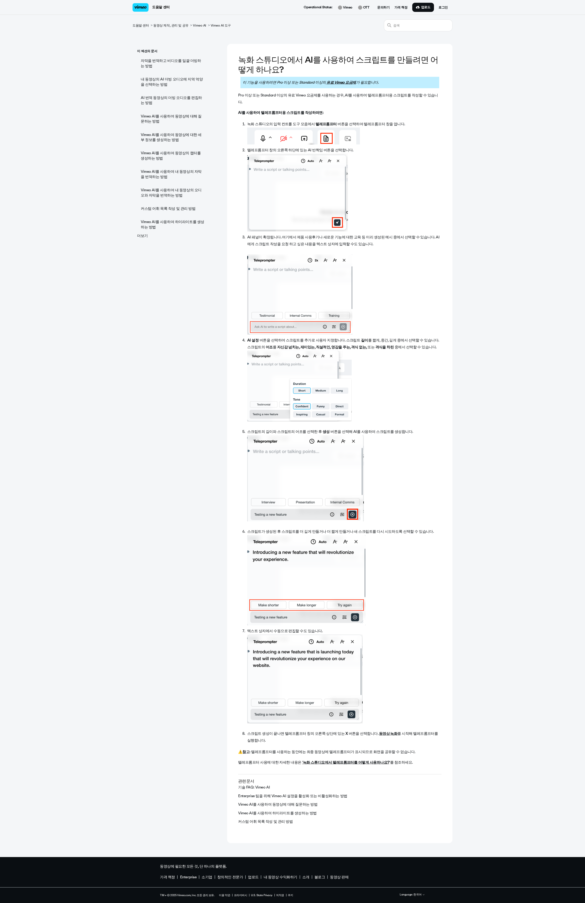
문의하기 (383, 7)
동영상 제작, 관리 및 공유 (171, 25)
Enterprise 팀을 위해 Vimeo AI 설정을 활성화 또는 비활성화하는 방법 (292, 796)
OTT (365, 7)
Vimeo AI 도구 (221, 25)
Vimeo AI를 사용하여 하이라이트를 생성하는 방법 (172, 224)
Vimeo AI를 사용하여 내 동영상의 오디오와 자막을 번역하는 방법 (171, 192)
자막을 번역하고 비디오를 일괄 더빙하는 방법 (171, 63)
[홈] (141, 7)
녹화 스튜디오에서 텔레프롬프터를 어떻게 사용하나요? (346, 762)
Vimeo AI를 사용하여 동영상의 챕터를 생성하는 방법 (171, 155)
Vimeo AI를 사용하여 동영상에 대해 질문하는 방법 (171, 118)
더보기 (142, 236)
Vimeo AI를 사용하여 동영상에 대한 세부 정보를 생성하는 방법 (171, 137)
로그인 (443, 7)
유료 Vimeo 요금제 (341, 82)
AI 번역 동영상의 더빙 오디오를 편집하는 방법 (171, 100)
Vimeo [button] (347, 7)
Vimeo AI (199, 25)
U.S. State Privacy (261, 895)
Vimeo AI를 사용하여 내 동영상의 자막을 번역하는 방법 (171, 174)
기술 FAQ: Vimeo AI (254, 787)
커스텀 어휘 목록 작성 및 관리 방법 (168, 208)
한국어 (417, 894)
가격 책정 (401, 7)
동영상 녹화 (388, 733)
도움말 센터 (161, 7)
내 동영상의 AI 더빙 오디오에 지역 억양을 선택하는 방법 (172, 81)
